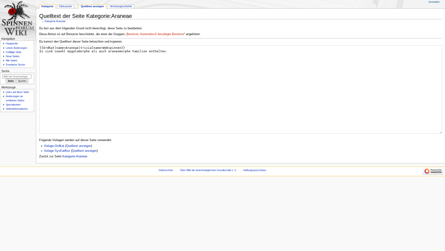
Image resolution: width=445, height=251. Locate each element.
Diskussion (65, 6)
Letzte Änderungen (16, 47)
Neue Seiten (12, 56)
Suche (5, 71)
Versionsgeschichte (121, 6)
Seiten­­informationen (17, 108)
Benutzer (132, 34)
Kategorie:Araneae (55, 21)
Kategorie (47, 6)
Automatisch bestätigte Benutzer (162, 34)
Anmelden (434, 1)
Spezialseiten (13, 104)
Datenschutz (166, 170)
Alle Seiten (11, 60)
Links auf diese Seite (17, 92)
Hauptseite (12, 43)
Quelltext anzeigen (78, 146)
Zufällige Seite (13, 52)
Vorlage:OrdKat (54, 146)
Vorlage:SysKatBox (57, 150)
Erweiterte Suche (15, 64)
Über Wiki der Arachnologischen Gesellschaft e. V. (208, 170)
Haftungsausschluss (254, 170)
